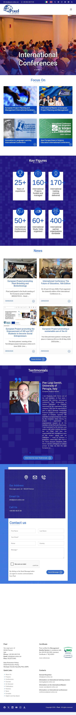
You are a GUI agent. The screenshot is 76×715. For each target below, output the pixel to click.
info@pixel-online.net (45, 677)
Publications (9, 686)
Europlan (8, 693)
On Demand (9, 684)
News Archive (36, 359)
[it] (46, 2)
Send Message (53, 572)
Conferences (10, 679)
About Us (8, 674)
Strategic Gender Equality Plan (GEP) (16, 667)
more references (44, 658)
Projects (8, 677)
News (7, 691)
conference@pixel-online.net (48, 692)
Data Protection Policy (11, 662)
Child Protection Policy (11, 664)
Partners (8, 688)
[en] (51, 2)
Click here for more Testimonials (36, 458)
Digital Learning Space (13, 696)
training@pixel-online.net (47, 682)
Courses (8, 681)
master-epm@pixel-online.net (48, 687)
